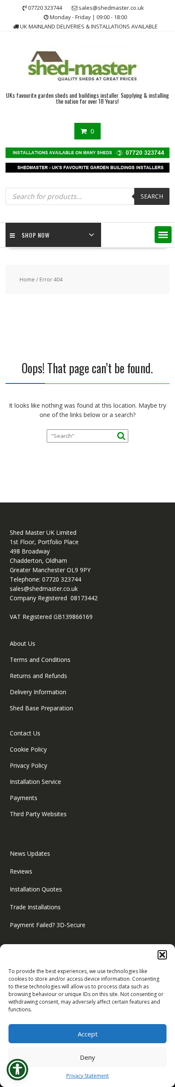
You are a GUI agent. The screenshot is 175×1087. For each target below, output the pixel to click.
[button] (162, 955)
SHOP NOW (36, 234)
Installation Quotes (36, 889)
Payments (23, 798)
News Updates (30, 853)
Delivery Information (38, 692)
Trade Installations (35, 907)
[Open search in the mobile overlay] (87, 196)
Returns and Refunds (38, 676)
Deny (87, 1057)
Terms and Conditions (40, 660)
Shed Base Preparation (41, 708)
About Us (22, 643)
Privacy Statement (87, 1075)
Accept (88, 1034)
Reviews (21, 871)
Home (27, 279)
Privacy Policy (28, 765)
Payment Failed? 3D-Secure (47, 925)
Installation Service (35, 782)
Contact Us (25, 733)
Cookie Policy (28, 749)
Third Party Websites (38, 814)
